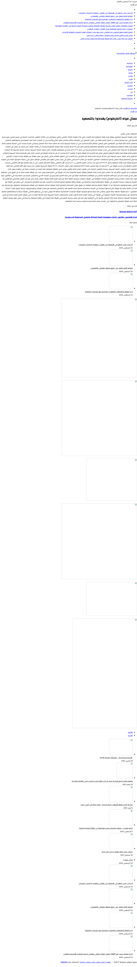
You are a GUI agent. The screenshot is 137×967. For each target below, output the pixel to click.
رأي (131, 92)
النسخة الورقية (127, 98)
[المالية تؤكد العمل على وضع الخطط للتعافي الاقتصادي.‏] (121, 265)
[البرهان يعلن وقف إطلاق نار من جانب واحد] (121, 848)
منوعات (130, 95)
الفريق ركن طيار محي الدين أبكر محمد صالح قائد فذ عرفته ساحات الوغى (106, 38)
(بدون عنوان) (128, 860)
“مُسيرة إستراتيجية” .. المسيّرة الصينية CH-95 (116, 757)
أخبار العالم (129, 82)
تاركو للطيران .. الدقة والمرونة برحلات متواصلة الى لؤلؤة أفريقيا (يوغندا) (106, 828)
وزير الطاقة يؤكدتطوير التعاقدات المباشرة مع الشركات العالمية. (109, 19)
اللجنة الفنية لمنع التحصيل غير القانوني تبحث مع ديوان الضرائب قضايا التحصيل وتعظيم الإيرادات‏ (97, 32)
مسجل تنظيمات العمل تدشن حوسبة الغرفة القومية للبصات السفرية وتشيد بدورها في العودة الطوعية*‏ (94, 25)
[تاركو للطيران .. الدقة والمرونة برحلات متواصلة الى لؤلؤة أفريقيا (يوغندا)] (121, 825)
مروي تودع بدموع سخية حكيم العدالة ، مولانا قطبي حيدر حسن (109, 35)
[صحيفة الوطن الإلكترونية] (127, 53)
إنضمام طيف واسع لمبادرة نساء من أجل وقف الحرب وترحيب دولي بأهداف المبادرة (102, 781)
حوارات (130, 88)
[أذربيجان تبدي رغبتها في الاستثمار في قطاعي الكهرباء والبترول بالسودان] (121, 241)
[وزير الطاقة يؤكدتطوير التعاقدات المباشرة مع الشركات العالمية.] (121, 288)
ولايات (130, 76)
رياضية (130, 69)
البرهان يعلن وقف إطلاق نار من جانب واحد (117, 851)
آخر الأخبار (127, 108)
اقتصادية (129, 66)
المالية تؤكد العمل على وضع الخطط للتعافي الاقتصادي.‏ (111, 16)
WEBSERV (64, 962)
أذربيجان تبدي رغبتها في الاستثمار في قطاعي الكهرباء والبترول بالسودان (105, 13)
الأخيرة (130, 735)
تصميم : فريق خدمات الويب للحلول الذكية (95, 962)
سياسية (130, 63)
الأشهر (130, 732)
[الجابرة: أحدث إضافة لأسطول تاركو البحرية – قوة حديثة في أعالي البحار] (121, 801)
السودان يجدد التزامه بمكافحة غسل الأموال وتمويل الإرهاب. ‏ (110, 29)
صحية (131, 72)
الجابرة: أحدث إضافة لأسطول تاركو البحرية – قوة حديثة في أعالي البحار (107, 804)
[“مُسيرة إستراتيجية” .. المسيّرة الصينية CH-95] (121, 754)
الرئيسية (134, 108)
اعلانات (130, 85)
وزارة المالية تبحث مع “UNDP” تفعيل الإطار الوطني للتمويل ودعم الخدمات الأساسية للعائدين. (98, 22)
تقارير (131, 79)
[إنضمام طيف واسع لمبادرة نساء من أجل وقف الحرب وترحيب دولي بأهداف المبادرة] (125, 778)
